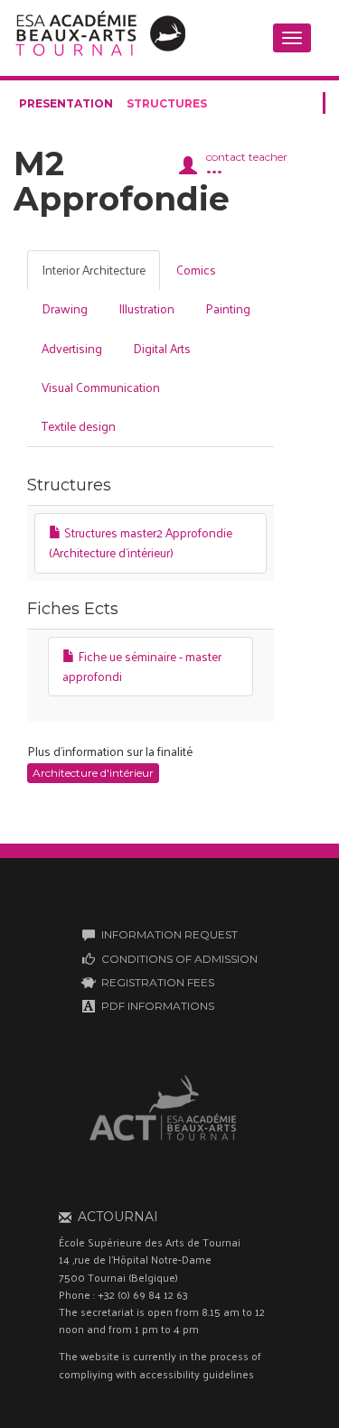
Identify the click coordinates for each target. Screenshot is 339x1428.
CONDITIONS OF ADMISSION (179, 959)
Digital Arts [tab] (162, 348)
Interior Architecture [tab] (94, 269)
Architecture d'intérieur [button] (93, 772)
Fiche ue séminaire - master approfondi (141, 666)
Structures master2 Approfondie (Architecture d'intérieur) (140, 542)
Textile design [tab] (79, 426)
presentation (66, 103)
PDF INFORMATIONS (157, 1006)
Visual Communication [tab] (101, 387)
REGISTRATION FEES (157, 982)
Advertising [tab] (72, 348)
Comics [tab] (196, 269)
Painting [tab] (227, 308)
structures (167, 103)
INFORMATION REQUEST (169, 934)
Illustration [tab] (146, 308)
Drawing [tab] (65, 308)
